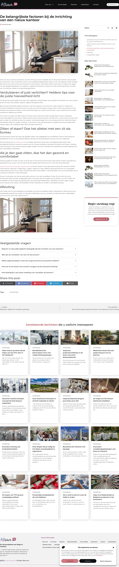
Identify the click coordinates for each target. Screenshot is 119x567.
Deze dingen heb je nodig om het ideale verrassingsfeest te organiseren (43, 449)
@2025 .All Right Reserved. (14, 560)
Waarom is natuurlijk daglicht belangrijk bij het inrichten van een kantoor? (39, 249)
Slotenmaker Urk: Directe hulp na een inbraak (104, 115)
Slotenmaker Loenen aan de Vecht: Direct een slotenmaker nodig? (105, 82)
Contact (96, 4)
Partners (74, 4)
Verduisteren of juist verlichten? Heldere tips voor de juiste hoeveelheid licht (102, 40)
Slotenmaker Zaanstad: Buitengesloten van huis (101, 166)
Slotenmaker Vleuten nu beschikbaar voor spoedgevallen (104, 124)
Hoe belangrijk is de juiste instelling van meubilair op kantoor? (39, 272)
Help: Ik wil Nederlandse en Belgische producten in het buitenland (103, 497)
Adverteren (85, 4)
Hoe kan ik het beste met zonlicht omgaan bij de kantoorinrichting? (39, 267)
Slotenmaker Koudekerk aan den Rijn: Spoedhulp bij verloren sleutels (105, 132)
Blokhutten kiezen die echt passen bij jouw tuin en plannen (103, 353)
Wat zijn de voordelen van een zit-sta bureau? (39, 255)
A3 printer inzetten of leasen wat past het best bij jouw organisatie (13, 401)
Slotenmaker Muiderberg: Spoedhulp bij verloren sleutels (105, 73)
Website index (46, 544)
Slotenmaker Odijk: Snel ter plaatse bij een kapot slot (105, 149)
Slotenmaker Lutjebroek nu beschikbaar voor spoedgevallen (104, 99)
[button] (113, 547)
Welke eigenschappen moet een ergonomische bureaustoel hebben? (39, 261)
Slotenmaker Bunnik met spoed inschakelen (104, 90)
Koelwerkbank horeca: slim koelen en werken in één (105, 107)
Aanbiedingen (6, 24)
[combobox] (113, 4)
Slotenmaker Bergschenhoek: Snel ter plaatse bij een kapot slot (105, 157)
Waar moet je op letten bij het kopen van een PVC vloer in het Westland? (105, 182)
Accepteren (69, 561)
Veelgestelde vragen (93, 55)
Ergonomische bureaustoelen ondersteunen (15, 166)
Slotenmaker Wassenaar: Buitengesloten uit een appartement (105, 174)
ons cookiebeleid (97, 555)
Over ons (48, 4)
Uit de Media (62, 4)
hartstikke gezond (20, 142)
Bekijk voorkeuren (105, 561)
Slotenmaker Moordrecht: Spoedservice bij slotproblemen (104, 65)
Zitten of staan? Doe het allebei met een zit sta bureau (101, 45)
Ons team (53, 541)
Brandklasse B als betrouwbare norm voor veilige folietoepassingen (42, 353)
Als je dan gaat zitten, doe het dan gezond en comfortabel (100, 49)
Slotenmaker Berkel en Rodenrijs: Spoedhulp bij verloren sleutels (104, 140)
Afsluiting (90, 52)
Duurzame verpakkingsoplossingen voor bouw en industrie (104, 449)
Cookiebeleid (112, 541)
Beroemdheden (72, 541)
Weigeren (88, 561)
